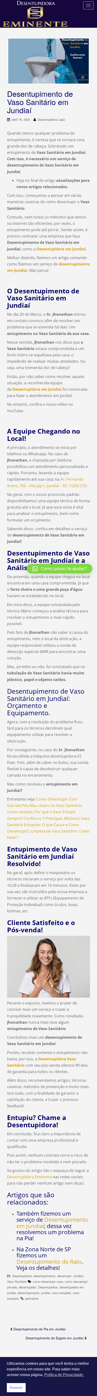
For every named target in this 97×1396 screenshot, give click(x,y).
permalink (31, 1298)
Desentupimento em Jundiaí (52, 1222)
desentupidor (27, 1287)
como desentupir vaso (48, 1281)
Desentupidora (22, 1276)
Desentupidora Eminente (29, 1176)
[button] (59, 568)
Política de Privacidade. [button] (64, 1375)
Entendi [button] (16, 1387)
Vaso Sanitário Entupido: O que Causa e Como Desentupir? (48, 825)
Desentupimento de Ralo (48, 1261)
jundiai (45, 1293)
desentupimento (44, 1276)
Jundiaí (78, 1276)
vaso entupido (61, 1293)
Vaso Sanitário (17, 1281)
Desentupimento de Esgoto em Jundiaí (55, 1338)
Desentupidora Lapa (51, 119)
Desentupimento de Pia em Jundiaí (39, 1329)
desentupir (64, 1276)
